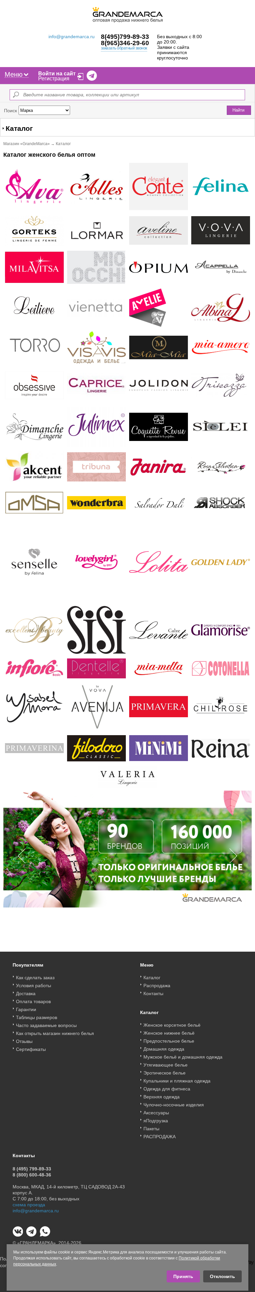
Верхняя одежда (161, 1096)
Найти (238, 110)
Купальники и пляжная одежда (177, 1080)
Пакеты (151, 1128)
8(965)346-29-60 (125, 43)
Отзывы (24, 1041)
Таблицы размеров (36, 1017)
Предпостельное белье (168, 1041)
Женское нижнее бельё (169, 1033)
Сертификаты (31, 1049)
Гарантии (26, 1009)
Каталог (151, 977)
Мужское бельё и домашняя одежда (182, 1057)
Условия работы (33, 985)
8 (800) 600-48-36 (32, 1174)
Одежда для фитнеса (166, 1088)
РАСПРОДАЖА (159, 1136)
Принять (183, 1276)
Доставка (26, 993)
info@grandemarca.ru (71, 36)
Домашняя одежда (163, 1049)
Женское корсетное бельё (172, 1025)
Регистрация (53, 78)
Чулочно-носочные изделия (173, 1104)
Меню (14, 74)
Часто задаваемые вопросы (46, 1025)
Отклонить (222, 1276)
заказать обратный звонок (124, 48)
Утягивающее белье (165, 1065)
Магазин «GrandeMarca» (26, 143)
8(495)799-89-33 (125, 36)
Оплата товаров (33, 1001)
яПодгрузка (155, 1120)
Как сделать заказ (35, 977)
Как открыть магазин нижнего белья (55, 1033)
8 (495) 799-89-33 (32, 1168)
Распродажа (156, 985)
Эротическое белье (164, 1073)
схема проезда (29, 1204)
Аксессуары (156, 1112)
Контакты (153, 993)
